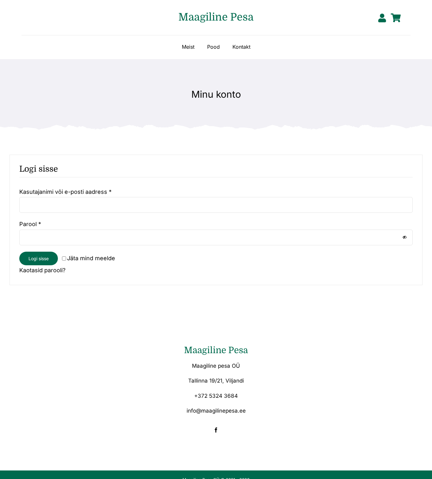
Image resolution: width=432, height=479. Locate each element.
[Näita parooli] (405, 237)
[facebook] (216, 430)
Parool (30, 224)
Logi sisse (38, 258)
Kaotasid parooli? (42, 270)
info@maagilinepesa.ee (216, 411)
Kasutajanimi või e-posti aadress (65, 191)
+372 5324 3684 (216, 396)
